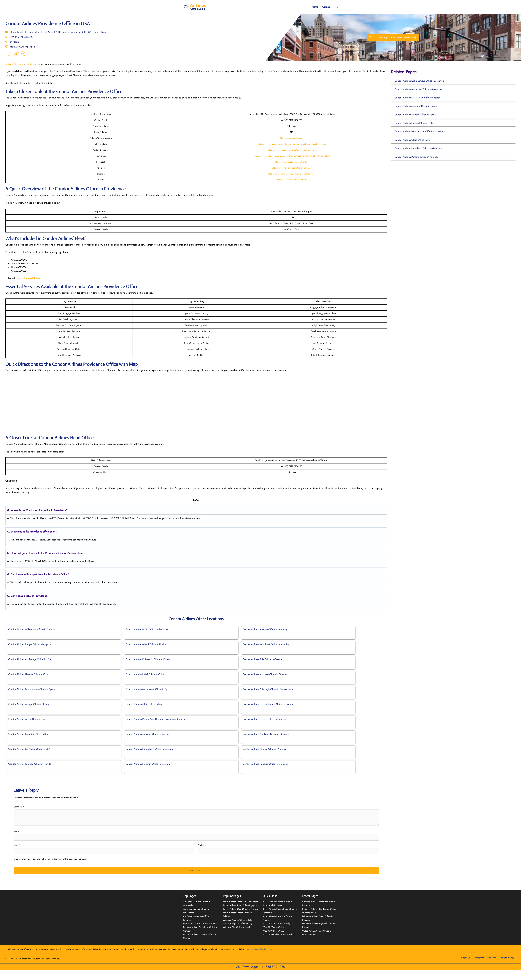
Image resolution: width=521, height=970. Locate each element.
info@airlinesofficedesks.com (260, 949)
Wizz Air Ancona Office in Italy (237, 920)
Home (315, 7)
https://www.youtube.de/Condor (291, 179)
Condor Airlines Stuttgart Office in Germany (265, 629)
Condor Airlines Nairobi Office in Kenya (415, 114)
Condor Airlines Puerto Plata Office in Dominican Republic (155, 719)
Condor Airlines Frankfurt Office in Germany (148, 764)
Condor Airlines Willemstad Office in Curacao (31, 629)
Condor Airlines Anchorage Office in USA (29, 659)
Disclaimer (491, 957)
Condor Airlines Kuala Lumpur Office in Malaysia (419, 81)
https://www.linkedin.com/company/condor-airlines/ (292, 173)
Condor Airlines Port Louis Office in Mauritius (266, 734)
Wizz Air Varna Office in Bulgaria (278, 923)
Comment (19, 806)
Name (17, 831)
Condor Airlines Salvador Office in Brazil (29, 734)
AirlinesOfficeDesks (14, 64)
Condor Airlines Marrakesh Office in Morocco (418, 89)
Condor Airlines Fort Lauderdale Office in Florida (268, 704)
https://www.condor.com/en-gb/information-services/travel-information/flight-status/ (291, 155)
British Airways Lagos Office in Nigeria (240, 901)
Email (17, 845)
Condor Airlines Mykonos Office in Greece (265, 674)
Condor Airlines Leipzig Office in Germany (265, 719)
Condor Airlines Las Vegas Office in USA (29, 749)
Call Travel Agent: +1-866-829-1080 (260, 966)
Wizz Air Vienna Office (273, 927)
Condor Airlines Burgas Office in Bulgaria (29, 644)
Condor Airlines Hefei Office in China (145, 674)
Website (202, 845)
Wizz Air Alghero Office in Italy (237, 923)
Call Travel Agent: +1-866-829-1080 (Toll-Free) (394, 37)
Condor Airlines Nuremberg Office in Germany (150, 749)
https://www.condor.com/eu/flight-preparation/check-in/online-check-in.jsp (292, 143)
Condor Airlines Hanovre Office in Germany (265, 764)
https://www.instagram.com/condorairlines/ (292, 167)
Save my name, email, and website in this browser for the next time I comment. (52, 858)
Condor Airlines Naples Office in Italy (414, 123)
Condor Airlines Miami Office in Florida (146, 644)
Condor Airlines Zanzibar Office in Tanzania (148, 734)
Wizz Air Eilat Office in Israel (236, 927)
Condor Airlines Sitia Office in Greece (262, 659)
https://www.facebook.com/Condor (291, 161)
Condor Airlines (33, 64)
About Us (465, 957)
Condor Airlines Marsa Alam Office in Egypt (148, 689)
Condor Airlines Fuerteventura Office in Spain (31, 689)
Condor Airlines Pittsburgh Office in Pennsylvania (268, 689)
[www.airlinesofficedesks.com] (195, 6)
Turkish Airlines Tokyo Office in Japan (240, 905)
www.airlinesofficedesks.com (27, 958)
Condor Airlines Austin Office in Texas (27, 719)
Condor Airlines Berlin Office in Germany (147, 629)
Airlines (326, 7)
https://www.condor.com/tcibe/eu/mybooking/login (292, 149)
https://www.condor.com (291, 137)
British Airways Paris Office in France (200, 923)
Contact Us (478, 957)
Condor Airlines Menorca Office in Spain (416, 106)
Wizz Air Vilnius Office (273, 930)
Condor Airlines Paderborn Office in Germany (418, 148)
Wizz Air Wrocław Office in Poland (279, 934)
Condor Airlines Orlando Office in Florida (29, 764)
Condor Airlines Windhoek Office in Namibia (266, 644)
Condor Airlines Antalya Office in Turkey (28, 704)
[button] (337, 7)
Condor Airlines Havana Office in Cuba (28, 674)
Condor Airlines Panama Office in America (265, 749)
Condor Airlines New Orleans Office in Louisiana (420, 131)
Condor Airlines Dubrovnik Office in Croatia (148, 659)
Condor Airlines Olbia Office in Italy (144, 704)
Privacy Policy (507, 957)
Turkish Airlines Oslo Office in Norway (240, 909)
